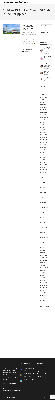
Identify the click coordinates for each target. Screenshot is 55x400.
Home (38, 368)
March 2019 (43, 252)
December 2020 (43, 200)
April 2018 (42, 277)
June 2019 (42, 245)
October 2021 (43, 174)
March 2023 (43, 132)
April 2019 (42, 250)
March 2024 (43, 104)
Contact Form (40, 376)
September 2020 (44, 207)
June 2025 (42, 94)
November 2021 (43, 172)
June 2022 (42, 154)
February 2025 (43, 97)
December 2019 (43, 230)
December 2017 (43, 287)
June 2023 (42, 124)
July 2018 (42, 272)
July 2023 (42, 122)
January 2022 (43, 167)
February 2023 (43, 134)
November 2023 (43, 112)
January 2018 (43, 285)
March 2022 (43, 162)
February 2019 (43, 255)
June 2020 (42, 215)
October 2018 (43, 265)
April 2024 (42, 102)
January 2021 (43, 197)
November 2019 (43, 232)
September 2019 (44, 237)
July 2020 (42, 212)
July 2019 (42, 242)
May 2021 (42, 187)
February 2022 (43, 164)
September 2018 (44, 267)
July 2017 (42, 300)
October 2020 (43, 205)
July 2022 (42, 152)
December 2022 (43, 139)
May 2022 (42, 157)
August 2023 (43, 119)
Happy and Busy (28, 49)
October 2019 (43, 235)
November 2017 (43, 290)
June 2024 (42, 99)
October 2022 (43, 144)
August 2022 (43, 149)
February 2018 (43, 282)
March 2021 (43, 192)
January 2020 (43, 227)
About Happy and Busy (42, 373)
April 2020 (42, 220)
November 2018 (43, 262)
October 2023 (43, 114)
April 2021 (42, 190)
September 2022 (44, 147)
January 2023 (43, 137)
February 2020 (43, 225)
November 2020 (43, 202)
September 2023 (44, 117)
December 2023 (43, 109)
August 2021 (43, 179)
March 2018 (43, 280)
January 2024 (43, 107)
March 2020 (43, 222)
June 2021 (42, 184)
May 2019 (42, 247)
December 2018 (43, 260)
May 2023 (42, 127)
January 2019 (43, 257)
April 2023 (42, 129)
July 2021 (42, 182)
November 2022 (43, 142)
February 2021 (43, 195)
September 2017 (44, 295)
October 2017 (43, 292)
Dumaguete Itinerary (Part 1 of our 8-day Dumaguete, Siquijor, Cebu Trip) (28, 27)
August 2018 (43, 270)
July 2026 (42, 92)
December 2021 (43, 169)
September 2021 (44, 177)
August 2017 (43, 297)
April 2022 (42, 159)
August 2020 (43, 210)
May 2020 (42, 217)
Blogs (38, 371)
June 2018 (42, 275)
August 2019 (43, 240)
